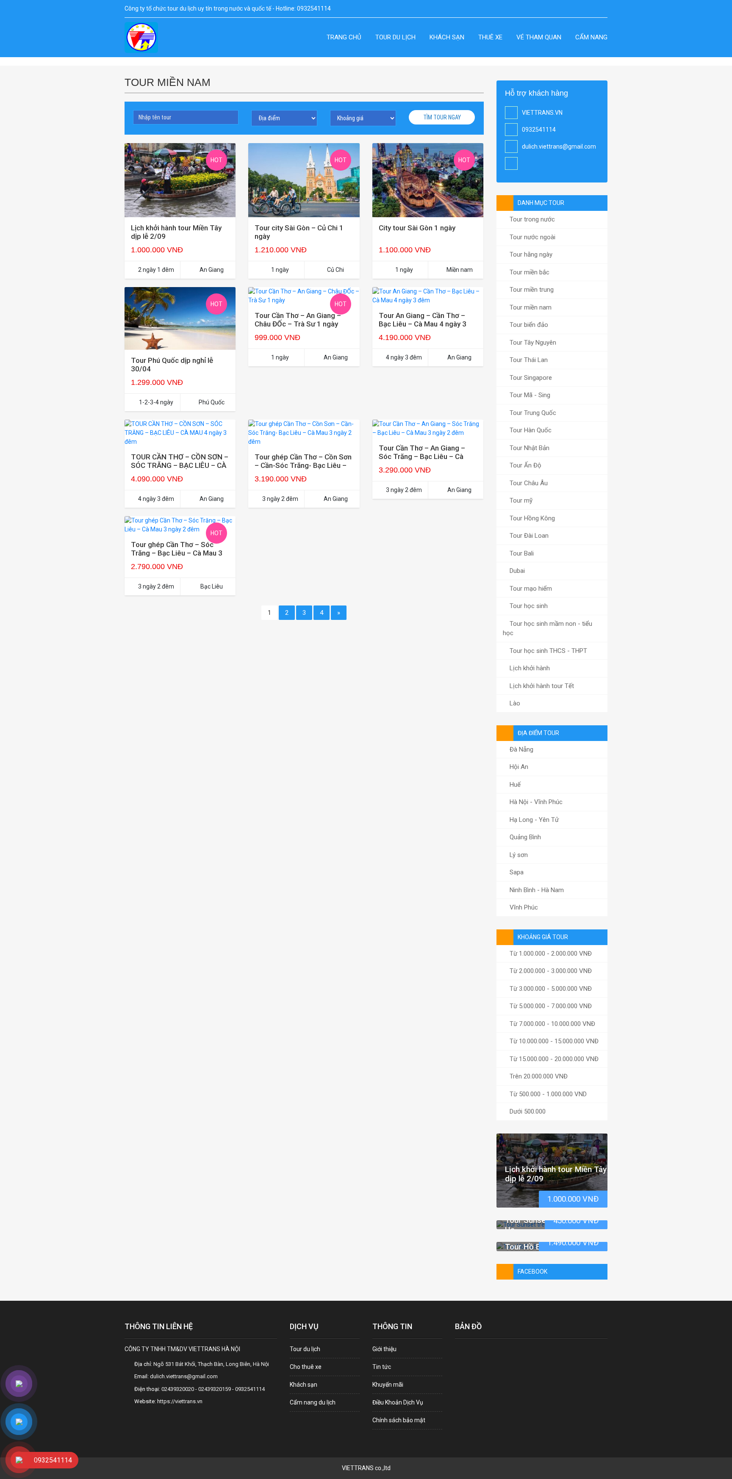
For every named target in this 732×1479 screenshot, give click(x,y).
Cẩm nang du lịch (313, 1402)
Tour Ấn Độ (524, 465)
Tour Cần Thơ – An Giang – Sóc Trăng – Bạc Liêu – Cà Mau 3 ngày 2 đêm (422, 456)
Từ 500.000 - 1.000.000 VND (547, 1094)
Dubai (516, 571)
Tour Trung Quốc (532, 413)
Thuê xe (490, 37)
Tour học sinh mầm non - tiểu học (547, 628)
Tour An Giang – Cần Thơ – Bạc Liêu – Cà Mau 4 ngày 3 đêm (422, 324)
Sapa (516, 872)
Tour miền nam (530, 307)
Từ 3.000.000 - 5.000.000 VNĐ (550, 988)
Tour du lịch (395, 37)
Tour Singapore (530, 377)
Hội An (518, 767)
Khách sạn (447, 37)
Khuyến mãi (387, 1384)
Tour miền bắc (528, 272)
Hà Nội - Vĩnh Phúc (535, 802)
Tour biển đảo (528, 325)
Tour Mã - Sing (529, 395)
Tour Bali (521, 553)
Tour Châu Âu (528, 483)
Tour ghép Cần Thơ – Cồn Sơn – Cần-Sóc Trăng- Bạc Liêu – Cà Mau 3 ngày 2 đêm (303, 465)
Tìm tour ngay (442, 117)
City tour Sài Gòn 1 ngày (417, 228)
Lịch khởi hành (529, 668)
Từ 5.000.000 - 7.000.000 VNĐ (550, 1006)
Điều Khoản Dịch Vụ (397, 1402)
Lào (514, 703)
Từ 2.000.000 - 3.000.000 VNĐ (550, 971)
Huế (514, 784)
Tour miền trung (531, 289)
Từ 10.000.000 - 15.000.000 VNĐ (553, 1041)
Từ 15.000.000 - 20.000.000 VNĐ (553, 1059)
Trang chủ (344, 37)
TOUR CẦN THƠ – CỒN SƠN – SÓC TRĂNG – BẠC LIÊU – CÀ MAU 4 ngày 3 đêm (179, 465)
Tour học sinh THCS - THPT (547, 651)
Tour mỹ (520, 500)
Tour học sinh (528, 606)
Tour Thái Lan (528, 360)
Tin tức (381, 1366)
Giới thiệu (384, 1349)
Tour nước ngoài (531, 237)
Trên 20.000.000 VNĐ (538, 1076)
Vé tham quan (538, 37)
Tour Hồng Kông (531, 518)
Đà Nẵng (520, 749)
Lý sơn (518, 855)
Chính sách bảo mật (398, 1420)
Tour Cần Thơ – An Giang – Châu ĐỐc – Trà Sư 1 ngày (298, 319)
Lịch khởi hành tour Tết (541, 686)
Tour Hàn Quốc (530, 430)
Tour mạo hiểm (530, 588)
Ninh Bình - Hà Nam (536, 890)
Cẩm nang (591, 37)
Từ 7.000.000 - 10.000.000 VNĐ (551, 1024)
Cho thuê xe (306, 1366)
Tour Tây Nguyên (532, 342)
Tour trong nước (531, 219)
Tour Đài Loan (528, 535)
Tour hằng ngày (530, 254)
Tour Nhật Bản (528, 448)
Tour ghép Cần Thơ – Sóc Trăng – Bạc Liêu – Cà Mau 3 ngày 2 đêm (176, 553)
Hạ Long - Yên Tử (533, 820)
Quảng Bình (524, 837)
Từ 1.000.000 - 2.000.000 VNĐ (550, 953)
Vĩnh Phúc (523, 907)
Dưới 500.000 (527, 1111)
